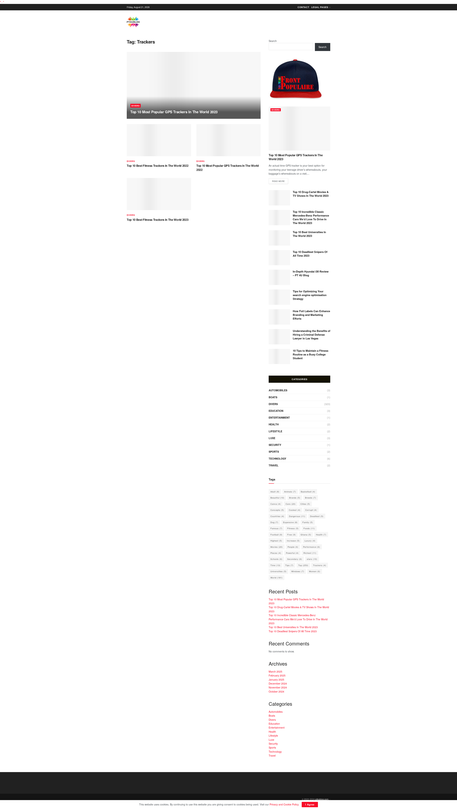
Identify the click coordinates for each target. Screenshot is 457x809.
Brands (294, 497)
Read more (278, 181)
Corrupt (311, 509)
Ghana (306, 534)
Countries (277, 516)
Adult (274, 491)
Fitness (293, 528)
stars (312, 559)
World (276, 577)
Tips (289, 565)
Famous (276, 528)
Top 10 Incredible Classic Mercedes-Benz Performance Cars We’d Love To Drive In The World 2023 (311, 217)
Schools (276, 559)
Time (275, 565)
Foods (309, 528)
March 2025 (275, 671)
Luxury (310, 540)
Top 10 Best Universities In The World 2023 (309, 234)
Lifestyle (275, 431)
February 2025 (277, 675)
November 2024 (278, 687)
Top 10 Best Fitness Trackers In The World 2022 (157, 166)
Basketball (308, 491)
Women (314, 571)
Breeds (310, 497)
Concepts (277, 509)
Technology (277, 458)
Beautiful (277, 497)
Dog (274, 522)
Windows (297, 571)
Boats (273, 397)
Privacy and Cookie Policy (284, 804)
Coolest (294, 509)
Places (275, 552)
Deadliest (316, 516)
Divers (135, 105)
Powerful (292, 552)
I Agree (309, 804)
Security (275, 445)
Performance (311, 546)
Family (307, 522)
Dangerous (297, 516)
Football (276, 534)
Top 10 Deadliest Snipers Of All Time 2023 (310, 254)
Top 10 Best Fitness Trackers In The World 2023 (157, 220)
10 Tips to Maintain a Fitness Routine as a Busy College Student (310, 354)
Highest (276, 540)
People (293, 546)
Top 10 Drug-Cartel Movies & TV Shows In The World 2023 (311, 194)
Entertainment (279, 417)
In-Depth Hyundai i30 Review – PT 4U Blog (311, 273)
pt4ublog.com (321, 799)
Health (274, 424)
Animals (290, 491)
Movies (276, 546)
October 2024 (276, 691)
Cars (291, 503)
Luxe (272, 438)
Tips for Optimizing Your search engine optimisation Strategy (310, 295)
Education (276, 411)
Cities (305, 503)
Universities (278, 571)
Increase (293, 540)
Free (291, 534)
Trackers (319, 565)
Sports (274, 451)
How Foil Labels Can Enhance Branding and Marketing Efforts (311, 314)
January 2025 (276, 679)
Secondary (294, 559)
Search (273, 41)
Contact (303, 7)
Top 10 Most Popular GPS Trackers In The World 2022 (227, 168)
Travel (273, 465)
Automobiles (278, 390)
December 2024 (278, 683)
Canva (275, 503)
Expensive (290, 522)
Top (303, 565)
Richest (309, 552)
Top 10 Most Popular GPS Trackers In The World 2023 (174, 111)
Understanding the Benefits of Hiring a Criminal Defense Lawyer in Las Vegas (311, 334)
